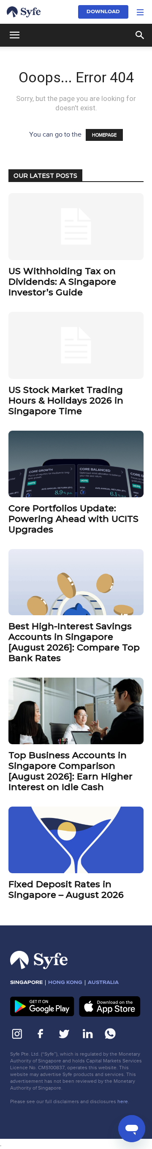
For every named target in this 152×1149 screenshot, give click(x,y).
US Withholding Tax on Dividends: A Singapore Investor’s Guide (62, 281)
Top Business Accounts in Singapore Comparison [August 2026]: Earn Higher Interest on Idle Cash (70, 771)
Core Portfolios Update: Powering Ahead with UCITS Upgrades (73, 519)
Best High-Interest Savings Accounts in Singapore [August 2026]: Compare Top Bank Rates (74, 642)
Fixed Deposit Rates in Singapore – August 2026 (66, 889)
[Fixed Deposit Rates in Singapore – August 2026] (76, 840)
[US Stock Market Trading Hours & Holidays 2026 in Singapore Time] (76, 345)
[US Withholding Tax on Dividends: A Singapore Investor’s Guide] (76, 226)
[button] (140, 11)
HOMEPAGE (104, 134)
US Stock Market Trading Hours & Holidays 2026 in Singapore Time (65, 400)
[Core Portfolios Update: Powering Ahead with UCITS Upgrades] (76, 464)
